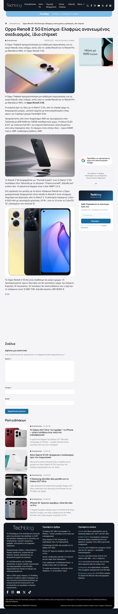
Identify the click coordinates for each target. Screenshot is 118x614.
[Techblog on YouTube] (99, 5)
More (80, 4)
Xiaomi (75, 14)
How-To (41, 5)
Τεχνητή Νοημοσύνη (51, 5)
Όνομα (8, 388)
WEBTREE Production (30, 605)
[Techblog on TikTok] (107, 5)
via (7, 294)
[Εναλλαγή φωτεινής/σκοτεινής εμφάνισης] (110, 5)
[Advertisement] (40, 318)
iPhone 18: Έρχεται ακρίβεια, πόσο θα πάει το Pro (51, 504)
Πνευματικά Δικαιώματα (84, 599)
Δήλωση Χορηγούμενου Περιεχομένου (62, 599)
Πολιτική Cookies (43, 599)
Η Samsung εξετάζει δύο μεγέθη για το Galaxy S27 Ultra (49, 480)
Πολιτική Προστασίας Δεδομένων (26, 599)
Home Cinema (62, 5)
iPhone (56, 14)
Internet (71, 4)
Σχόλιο (8, 359)
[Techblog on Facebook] (91, 5)
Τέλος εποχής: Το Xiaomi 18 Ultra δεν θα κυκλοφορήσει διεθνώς (94, 575)
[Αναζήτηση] (88, 5)
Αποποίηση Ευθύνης (99, 599)
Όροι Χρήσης (10, 599)
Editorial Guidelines (12, 601)
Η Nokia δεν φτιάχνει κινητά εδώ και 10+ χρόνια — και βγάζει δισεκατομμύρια (94, 550)
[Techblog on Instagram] (95, 5)
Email (7, 399)
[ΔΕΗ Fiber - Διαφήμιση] (96, 52)
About (19, 605)
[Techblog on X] (103, 5)
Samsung (66, 14)
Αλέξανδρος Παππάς (66, 40)
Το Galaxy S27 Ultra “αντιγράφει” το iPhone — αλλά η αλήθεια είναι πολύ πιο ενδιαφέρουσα (51, 432)
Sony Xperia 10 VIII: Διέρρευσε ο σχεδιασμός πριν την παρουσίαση (52, 456)
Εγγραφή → (95, 221)
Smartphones (30, 4)
